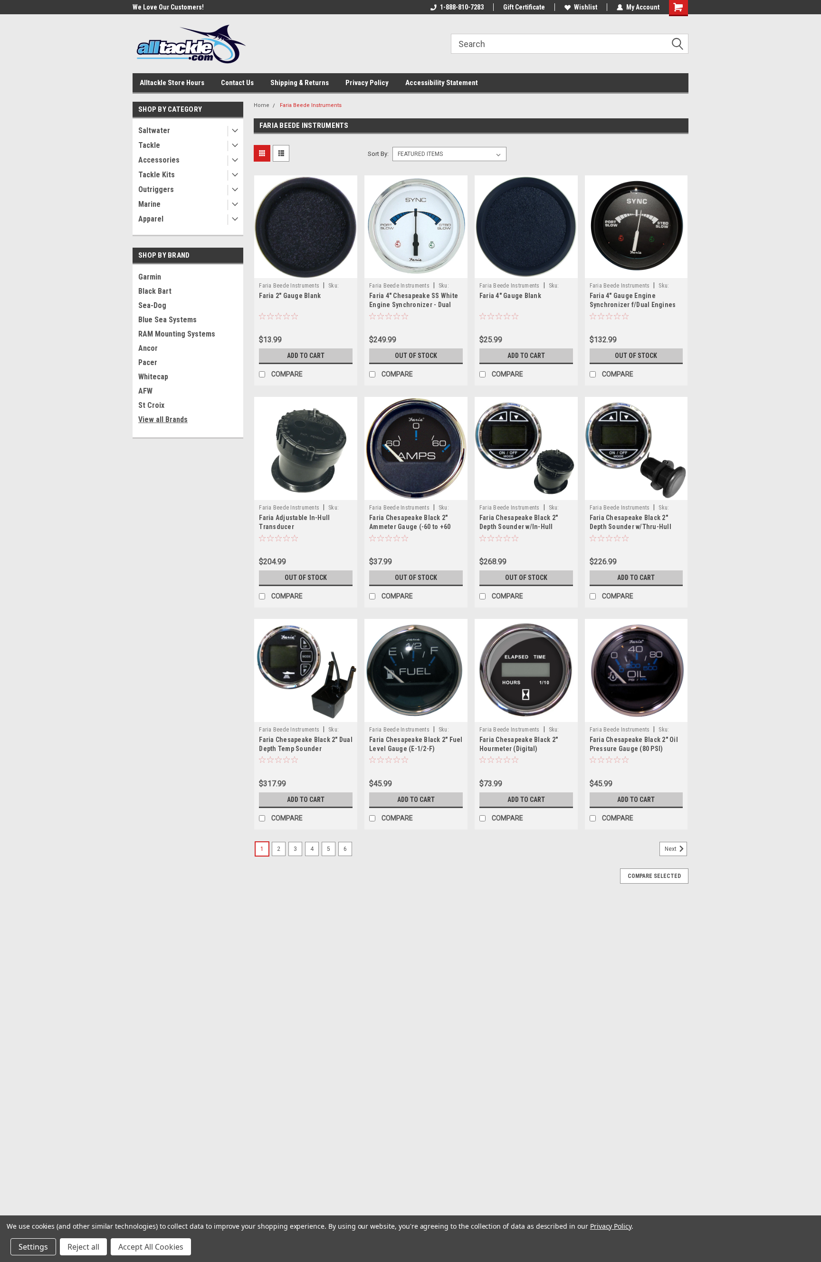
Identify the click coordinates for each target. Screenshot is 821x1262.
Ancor (148, 348)
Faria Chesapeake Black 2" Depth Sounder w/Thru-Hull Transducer (630, 526)
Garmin (149, 276)
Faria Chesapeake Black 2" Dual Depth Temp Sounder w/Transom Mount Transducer (306, 748)
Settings (33, 1247)
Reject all (83, 1247)
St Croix (151, 405)
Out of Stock (416, 355)
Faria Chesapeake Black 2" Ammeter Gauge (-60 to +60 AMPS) (409, 526)
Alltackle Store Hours (172, 82)
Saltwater (154, 130)
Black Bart (155, 291)
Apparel (150, 218)
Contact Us (237, 82)
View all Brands (163, 419)
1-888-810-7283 (462, 7)
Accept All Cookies (150, 1247)
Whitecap (153, 376)
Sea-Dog (152, 305)
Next (671, 849)
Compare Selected (654, 876)
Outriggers (156, 189)
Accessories (159, 159)
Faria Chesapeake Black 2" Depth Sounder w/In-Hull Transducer (518, 526)
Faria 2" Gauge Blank (290, 295)
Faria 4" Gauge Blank (510, 295)
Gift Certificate (524, 7)
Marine (149, 204)
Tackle (149, 145)
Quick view (306, 271)
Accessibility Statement (441, 82)
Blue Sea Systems (167, 319)
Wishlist (585, 7)
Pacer (147, 362)
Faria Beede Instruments (311, 105)
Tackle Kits (156, 174)
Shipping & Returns (299, 82)
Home (261, 105)
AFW (145, 390)
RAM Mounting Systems (176, 333)
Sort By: (378, 153)
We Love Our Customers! (168, 7)
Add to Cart (306, 355)
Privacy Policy (367, 82)
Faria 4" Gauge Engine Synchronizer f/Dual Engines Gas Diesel (633, 305)
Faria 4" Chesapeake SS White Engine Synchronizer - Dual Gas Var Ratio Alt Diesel (413, 305)
